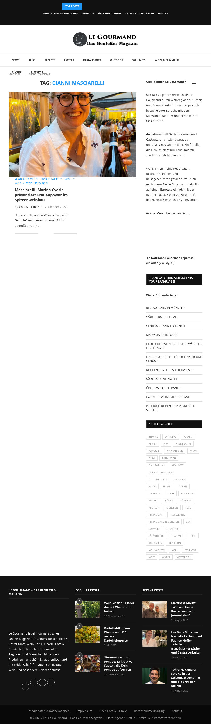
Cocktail (154, 451)
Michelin (154, 507)
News (15, 60)
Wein (174, 550)
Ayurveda (171, 437)
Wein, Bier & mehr (167, 60)
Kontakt (163, 13)
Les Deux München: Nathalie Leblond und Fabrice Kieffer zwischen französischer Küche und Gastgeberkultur (186, 642)
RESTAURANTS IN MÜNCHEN (166, 308)
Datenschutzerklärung (139, 13)
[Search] (200, 85)
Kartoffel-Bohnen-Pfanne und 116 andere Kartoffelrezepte (117, 634)
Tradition (175, 542)
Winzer (166, 557)
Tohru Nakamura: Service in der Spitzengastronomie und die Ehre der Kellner (185, 678)
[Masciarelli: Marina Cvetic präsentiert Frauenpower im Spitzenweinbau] (72, 134)
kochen (153, 500)
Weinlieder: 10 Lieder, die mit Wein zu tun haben (119, 607)
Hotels (69, 60)
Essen (193, 451)
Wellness (139, 60)
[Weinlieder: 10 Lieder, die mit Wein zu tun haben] (87, 609)
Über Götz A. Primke (109, 13)
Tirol (193, 535)
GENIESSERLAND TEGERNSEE (166, 326)
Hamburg (179, 479)
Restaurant (156, 514)
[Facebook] (90, 19)
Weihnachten (157, 550)
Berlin (152, 444)
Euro (152, 458)
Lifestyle (37, 72)
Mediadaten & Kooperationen (60, 13)
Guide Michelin (158, 479)
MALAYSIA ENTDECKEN (162, 335)
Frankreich (169, 458)
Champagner (183, 444)
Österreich (184, 557)
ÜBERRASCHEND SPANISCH (164, 388)
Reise (31, 60)
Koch (171, 493)
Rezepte (50, 60)
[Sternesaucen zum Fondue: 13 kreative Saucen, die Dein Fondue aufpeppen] (87, 663)
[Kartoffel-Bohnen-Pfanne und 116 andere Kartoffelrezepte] (87, 634)
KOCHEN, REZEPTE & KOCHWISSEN (170, 370)
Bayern (188, 437)
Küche (169, 500)
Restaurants (92, 60)
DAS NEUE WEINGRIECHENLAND (168, 397)
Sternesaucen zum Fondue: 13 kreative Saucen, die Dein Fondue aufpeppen (118, 663)
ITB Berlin (154, 493)
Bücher (17, 72)
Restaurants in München (164, 521)
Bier (166, 444)
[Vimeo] (118, 19)
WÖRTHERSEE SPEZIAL (161, 317)
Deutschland (175, 451)
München (185, 500)
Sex (188, 521)
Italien (183, 486)
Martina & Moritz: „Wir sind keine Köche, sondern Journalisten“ (183, 609)
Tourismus (155, 542)
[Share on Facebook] (44, 233)
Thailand (176, 535)
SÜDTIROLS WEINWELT (161, 379)
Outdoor (116, 60)
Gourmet (177, 465)
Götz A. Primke (29, 207)
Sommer (154, 528)
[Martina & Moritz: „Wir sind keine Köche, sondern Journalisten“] (154, 609)
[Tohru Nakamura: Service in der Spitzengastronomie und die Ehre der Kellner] (154, 676)
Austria (153, 437)
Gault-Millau (157, 465)
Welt (152, 557)
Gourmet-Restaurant (162, 472)
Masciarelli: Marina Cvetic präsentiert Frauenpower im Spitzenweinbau (41, 194)
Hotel (152, 486)
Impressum (88, 13)
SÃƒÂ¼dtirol (156, 535)
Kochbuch (187, 493)
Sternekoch (173, 528)
